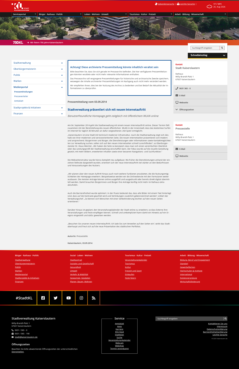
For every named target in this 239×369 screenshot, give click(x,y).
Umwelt (73, 270)
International (186, 274)
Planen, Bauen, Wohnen (81, 281)
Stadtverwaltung (22, 62)
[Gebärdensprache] (156, 4)
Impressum (222, 326)
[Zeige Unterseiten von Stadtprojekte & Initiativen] (62, 108)
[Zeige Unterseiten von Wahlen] (62, 81)
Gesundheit (75, 267)
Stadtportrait (76, 260)
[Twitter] (56, 298)
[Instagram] (81, 298)
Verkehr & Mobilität (79, 274)
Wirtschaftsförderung (190, 281)
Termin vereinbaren (119, 348)
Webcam (119, 343)
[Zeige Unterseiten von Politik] (62, 75)
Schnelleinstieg (199, 55)
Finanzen (18, 113)
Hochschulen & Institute (191, 270)
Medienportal (21, 87)
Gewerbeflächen (187, 267)
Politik (17, 75)
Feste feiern (130, 278)
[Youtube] (68, 298)
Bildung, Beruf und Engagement (195, 260)
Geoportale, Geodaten (80, 278)
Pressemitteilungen (23, 91)
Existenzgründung (188, 278)
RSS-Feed (119, 332)
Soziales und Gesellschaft (82, 263)
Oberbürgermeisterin (25, 68)
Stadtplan (119, 334)
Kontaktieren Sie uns (217, 323)
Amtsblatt (18, 101)
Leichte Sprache (187, 4)
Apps (119, 326)
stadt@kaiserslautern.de (26, 337)
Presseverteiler (21, 96)
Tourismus (130, 263)
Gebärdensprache (166, 4)
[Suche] (222, 47)
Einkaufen (129, 274)
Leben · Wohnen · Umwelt (96, 14)
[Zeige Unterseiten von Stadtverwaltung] (62, 63)
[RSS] (94, 298)
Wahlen (17, 80)
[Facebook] (43, 298)
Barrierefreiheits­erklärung (215, 332)
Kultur (128, 267)
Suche (119, 337)
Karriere (119, 329)
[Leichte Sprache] (178, 4)
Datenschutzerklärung (217, 329)
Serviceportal (19, 14)
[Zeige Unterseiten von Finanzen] (62, 114)
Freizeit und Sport (133, 270)
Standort (184, 263)
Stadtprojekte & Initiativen (27, 107)
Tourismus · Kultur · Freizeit (143, 14)
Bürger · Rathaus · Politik (51, 14)
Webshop (119, 345)
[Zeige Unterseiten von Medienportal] (62, 87)
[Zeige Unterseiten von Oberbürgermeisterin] (62, 69)
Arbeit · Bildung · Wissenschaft (189, 14)
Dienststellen (18, 351)
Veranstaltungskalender (136, 260)
